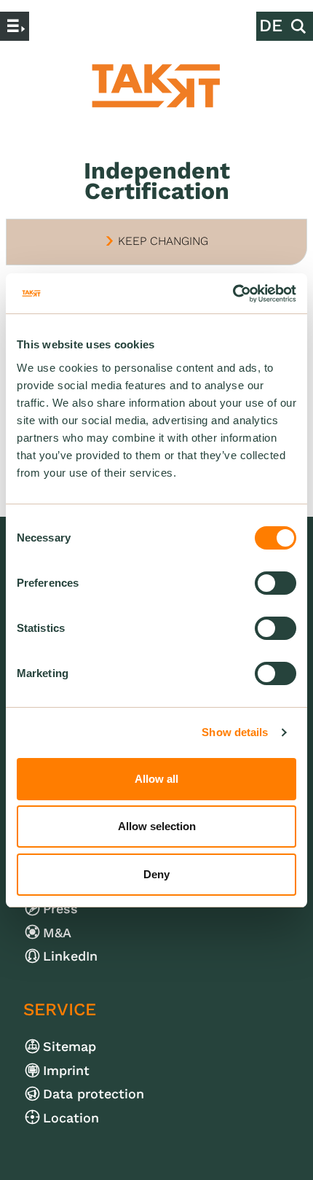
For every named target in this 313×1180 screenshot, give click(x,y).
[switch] (275, 583)
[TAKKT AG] (156, 86)
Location (81, 1117)
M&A (67, 932)
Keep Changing (156, 241)
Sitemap (79, 1046)
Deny (156, 874)
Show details (235, 732)
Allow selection (157, 826)
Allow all (156, 779)
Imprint (76, 1070)
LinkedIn (80, 956)
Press (70, 908)
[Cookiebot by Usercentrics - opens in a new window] (232, 293)
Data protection (103, 1093)
